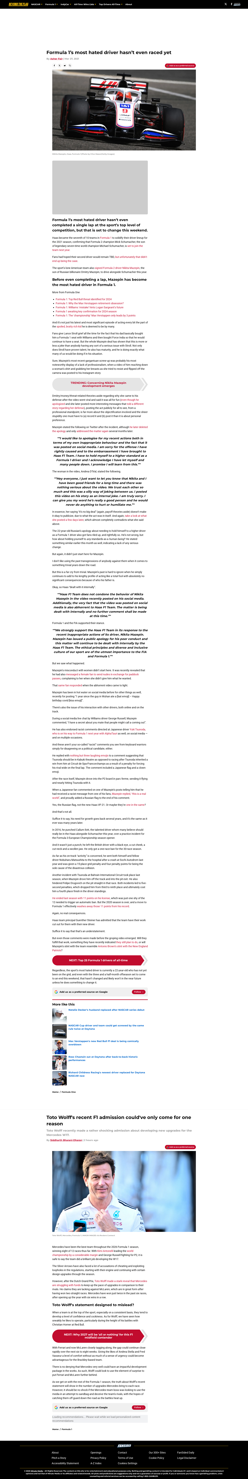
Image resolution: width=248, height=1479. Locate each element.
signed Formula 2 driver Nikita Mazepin (117, 267)
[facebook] (231, 4)
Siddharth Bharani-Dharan (66, 1140)
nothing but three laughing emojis (89, 755)
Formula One (69, 1092)
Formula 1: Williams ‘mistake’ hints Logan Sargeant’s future (89, 307)
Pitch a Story (59, 1457)
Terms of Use (125, 1457)
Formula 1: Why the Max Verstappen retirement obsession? (90, 303)
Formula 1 (106, 237)
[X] (226, 4)
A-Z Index (95, 1463)
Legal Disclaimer (186, 1457)
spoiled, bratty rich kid (69, 326)
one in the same (135, 804)
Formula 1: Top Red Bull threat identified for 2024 (84, 299)
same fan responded (70, 685)
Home (55, 1092)
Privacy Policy (98, 1457)
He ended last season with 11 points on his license (81, 898)
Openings (95, 1452)
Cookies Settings (127, 1463)
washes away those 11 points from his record (103, 906)
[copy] (70, 65)
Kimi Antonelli (105, 1250)
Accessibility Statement (65, 1463)
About (128, 4)
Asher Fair (56, 58)
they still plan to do (127, 942)
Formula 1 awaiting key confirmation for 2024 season (86, 311)
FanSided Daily (185, 1452)
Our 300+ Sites (157, 1452)
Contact (122, 1452)
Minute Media (37, 1471)
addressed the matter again (92, 431)
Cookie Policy (156, 1457)
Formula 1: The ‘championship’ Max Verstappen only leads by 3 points (96, 315)
